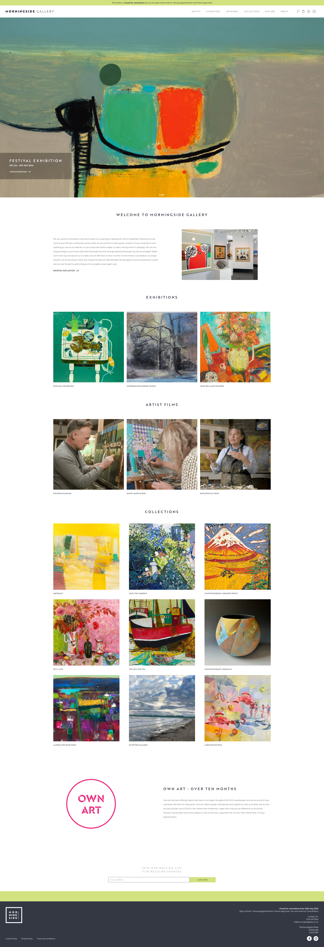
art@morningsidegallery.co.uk (306, 922)
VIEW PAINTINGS (17, 171)
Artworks (232, 11)
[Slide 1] (162, 195)
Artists (196, 11)
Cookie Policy (11, 938)
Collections (251, 11)
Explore (270, 11)
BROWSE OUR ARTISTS (64, 270)
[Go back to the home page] (30, 11)
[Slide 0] (160, 195)
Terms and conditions (46, 938)
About (284, 11)
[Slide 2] (164, 195)
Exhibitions (213, 11)
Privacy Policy (27, 938)
